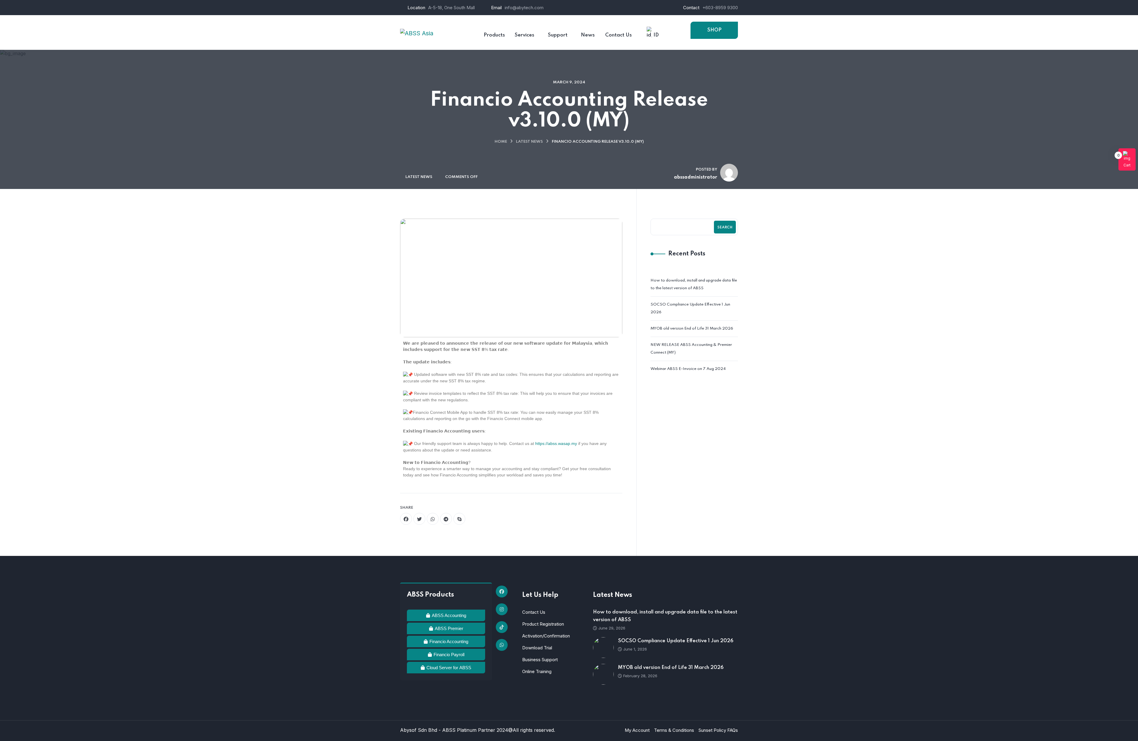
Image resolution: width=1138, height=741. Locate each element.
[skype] (459, 519)
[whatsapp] (433, 519)
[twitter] (419, 519)
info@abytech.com (524, 7)
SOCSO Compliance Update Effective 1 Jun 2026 (690, 308)
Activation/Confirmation (546, 636)
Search (724, 227)
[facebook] (406, 519)
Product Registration (543, 624)
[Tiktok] (502, 627)
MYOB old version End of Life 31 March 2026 (691, 328)
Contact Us (533, 612)
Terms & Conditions (674, 730)
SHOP (714, 30)
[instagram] (502, 609)
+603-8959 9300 (720, 7)
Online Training (537, 671)
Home (501, 142)
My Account (637, 730)
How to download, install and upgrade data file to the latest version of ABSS (693, 284)
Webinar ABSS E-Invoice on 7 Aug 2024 (688, 369)
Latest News (529, 142)
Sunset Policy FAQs (718, 730)
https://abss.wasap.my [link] (556, 443)
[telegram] (446, 519)
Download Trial (537, 648)
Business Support (540, 659)
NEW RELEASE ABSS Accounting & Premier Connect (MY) (691, 348)
